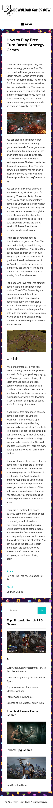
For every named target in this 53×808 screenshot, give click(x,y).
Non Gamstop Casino (17, 785)
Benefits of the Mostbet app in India (25, 703)
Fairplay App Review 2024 (20, 697)
